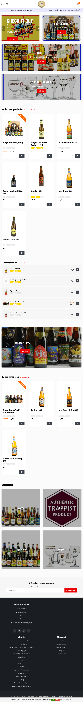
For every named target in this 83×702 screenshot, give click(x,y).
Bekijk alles (22, 262)
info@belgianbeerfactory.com (22, 623)
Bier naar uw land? (21, 641)
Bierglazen (46, 531)
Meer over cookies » (66, 699)
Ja (53, 699)
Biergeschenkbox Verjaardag (13, 142)
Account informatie (61, 641)
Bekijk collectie (30, 110)
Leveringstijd (21, 650)
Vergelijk (61, 650)
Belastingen (21, 673)
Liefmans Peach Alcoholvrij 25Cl (12, 460)
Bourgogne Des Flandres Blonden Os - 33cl (39, 143)
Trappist (45, 490)
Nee (57, 699)
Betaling (21, 660)
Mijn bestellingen (61, 644)
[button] (3, 28)
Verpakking (21, 657)
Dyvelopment (68, 697)
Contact (21, 667)
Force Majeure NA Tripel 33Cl (68, 410)
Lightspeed (46, 697)
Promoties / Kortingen (21, 683)
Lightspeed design (56, 697)
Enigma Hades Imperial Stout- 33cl (13, 192)
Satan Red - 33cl (36, 191)
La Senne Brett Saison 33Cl (68, 142)
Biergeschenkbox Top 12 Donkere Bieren (11, 411)
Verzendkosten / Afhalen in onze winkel (21, 647)
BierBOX (4, 490)
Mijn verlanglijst (61, 647)
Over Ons (21, 663)
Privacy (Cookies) (21, 676)
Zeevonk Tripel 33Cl (65, 191)
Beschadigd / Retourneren (21, 654)
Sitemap (21, 680)
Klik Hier (12, 39)
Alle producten (61, 654)
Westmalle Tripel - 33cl (11, 240)
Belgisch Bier (6, 531)
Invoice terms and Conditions (21, 686)
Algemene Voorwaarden (21, 670)
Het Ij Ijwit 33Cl (36, 410)
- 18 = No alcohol (21, 644)
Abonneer (71, 590)
